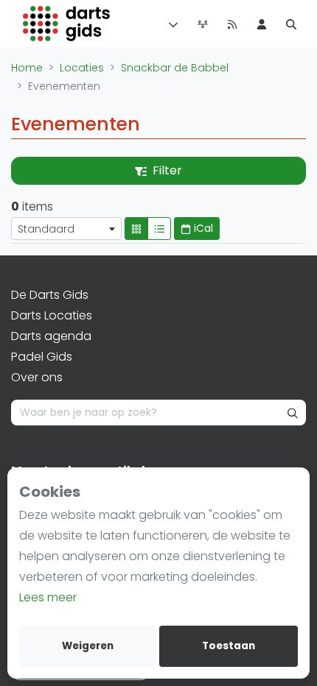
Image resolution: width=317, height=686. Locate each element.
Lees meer (48, 597)
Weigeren (88, 646)
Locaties (82, 67)
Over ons (37, 377)
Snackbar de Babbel (175, 67)
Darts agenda (51, 336)
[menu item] (261, 23)
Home (27, 67)
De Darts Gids (49, 294)
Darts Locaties (51, 315)
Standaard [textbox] (46, 229)
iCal (202, 228)
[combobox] (66, 228)
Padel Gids (41, 356)
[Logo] (66, 23)
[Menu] (170, 23)
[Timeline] (202, 23)
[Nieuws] (232, 23)
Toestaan (228, 646)
